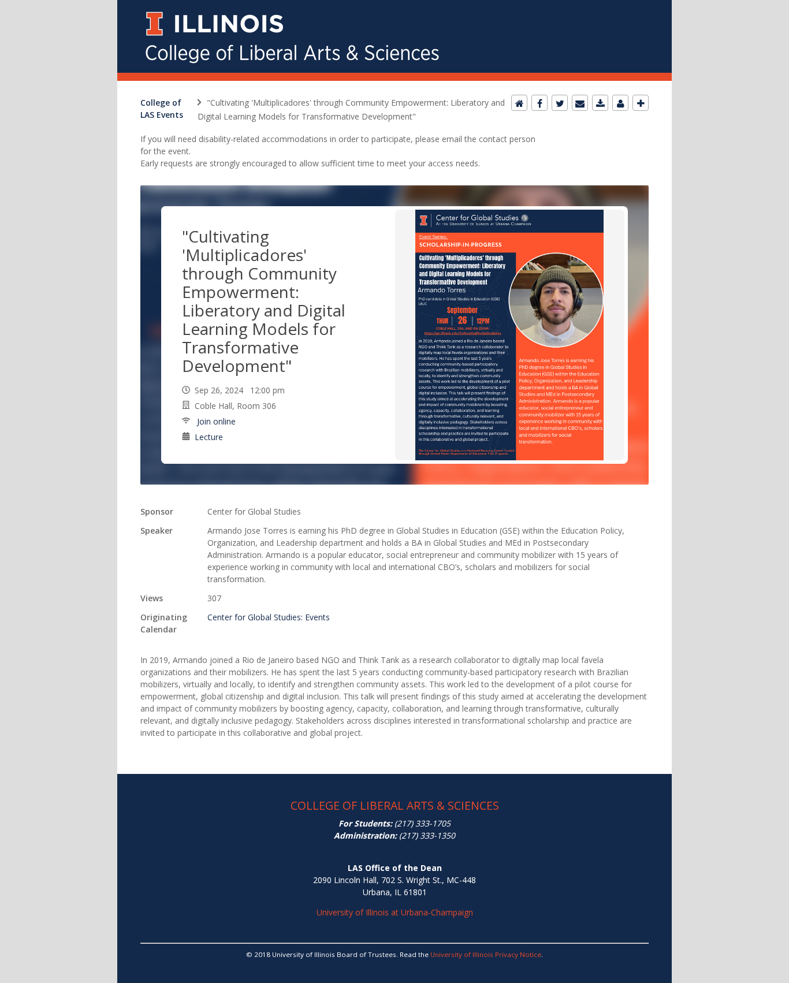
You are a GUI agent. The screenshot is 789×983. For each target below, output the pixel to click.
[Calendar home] (519, 103)
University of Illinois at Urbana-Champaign (395, 912)
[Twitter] (560, 103)
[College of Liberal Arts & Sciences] (394, 7)
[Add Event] (640, 103)
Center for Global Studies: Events (268, 617)
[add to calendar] (600, 103)
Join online (215, 421)
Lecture (209, 436)
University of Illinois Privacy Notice (485, 954)
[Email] (580, 103)
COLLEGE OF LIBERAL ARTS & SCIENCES (395, 805)
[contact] (620, 103)
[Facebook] (539, 103)
